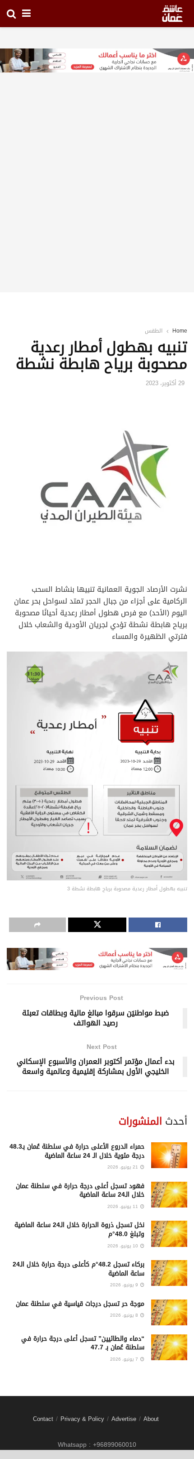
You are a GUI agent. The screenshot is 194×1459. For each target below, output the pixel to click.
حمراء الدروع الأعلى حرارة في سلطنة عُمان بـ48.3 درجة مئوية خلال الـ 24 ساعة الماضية (76, 1151)
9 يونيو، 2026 (124, 1284)
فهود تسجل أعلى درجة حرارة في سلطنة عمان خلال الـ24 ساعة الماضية (80, 1190)
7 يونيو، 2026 (124, 1359)
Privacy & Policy (82, 1419)
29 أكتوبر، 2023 (165, 383)
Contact (43, 1419)
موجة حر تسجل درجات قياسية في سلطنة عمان (80, 1304)
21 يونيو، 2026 (123, 1167)
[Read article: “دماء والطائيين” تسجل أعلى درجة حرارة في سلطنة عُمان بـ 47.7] (169, 1347)
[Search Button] (11, 14)
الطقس (153, 331)
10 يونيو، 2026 (123, 1246)
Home (179, 331)
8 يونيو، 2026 (124, 1315)
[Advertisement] (97, 194)
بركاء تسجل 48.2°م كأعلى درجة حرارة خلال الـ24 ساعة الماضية (78, 1269)
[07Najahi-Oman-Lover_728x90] (97, 61)
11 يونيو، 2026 (123, 1206)
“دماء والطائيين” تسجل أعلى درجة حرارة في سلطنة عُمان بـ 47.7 (82, 1343)
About (151, 1419)
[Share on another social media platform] (37, 925)
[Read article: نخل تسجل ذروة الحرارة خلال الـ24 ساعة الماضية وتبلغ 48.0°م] (169, 1233)
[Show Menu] (26, 13)
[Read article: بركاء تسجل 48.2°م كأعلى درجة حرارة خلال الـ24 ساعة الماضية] (169, 1273)
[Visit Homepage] (172, 14)
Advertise (123, 1419)
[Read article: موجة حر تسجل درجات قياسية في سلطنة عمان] (169, 1312)
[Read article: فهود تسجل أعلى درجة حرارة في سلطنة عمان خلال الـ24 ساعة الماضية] (169, 1195)
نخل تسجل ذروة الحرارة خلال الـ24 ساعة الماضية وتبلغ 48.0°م (79, 1229)
